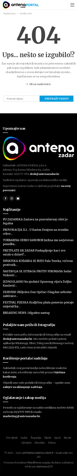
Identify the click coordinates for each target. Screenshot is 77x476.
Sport (57, 437)
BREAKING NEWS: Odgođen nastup (26, 313)
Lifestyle (26, 442)
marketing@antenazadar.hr (21, 416)
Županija (36, 437)
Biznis (67, 437)
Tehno (52, 442)
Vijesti (47, 437)
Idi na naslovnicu (40, 84)
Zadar (24, 437)
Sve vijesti (12, 437)
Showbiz (39, 442)
